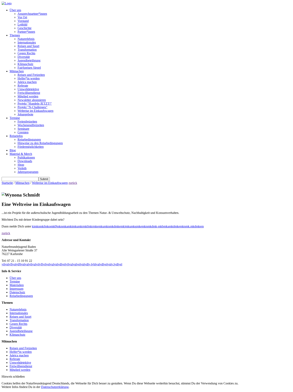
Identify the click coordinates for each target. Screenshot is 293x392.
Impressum (16, 288)
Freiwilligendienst (29, 92)
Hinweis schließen (13, 376)
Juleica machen (27, 82)
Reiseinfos (16, 136)
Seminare (23, 128)
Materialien (17, 285)
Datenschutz (17, 292)
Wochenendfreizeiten (31, 125)
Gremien (23, 132)
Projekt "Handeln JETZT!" (35, 103)
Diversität (24, 57)
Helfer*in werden (29, 78)
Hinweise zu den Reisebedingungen (40, 143)
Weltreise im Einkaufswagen (35, 110)
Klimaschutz (25, 64)
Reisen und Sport (28, 46)
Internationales (27, 42)
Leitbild (22, 24)
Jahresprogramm (28, 172)
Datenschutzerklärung (55, 387)
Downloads (25, 161)
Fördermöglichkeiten (31, 146)
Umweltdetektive (28, 89)
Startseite (7, 183)
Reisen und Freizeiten (31, 74)
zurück (73, 183)
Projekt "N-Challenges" (32, 107)
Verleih (22, 168)
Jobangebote (25, 114)
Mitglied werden (28, 96)
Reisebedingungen (29, 139)
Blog (13, 150)
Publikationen (26, 157)
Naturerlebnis (26, 39)
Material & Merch (21, 154)
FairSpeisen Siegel (29, 67)
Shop (21, 164)
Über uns (15, 10)
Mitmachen (17, 71)
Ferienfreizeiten (27, 121)
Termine (15, 118)
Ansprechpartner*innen (32, 13)
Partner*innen (26, 31)
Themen (15, 35)
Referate (23, 85)
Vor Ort (22, 17)
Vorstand (23, 21)
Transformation (27, 49)
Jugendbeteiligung (29, 60)
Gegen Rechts (26, 53)
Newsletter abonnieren (32, 100)
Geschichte (24, 28)
